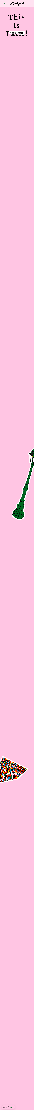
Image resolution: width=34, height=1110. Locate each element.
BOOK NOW (17, 1107)
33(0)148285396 (7, 3)
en (4, 3)
